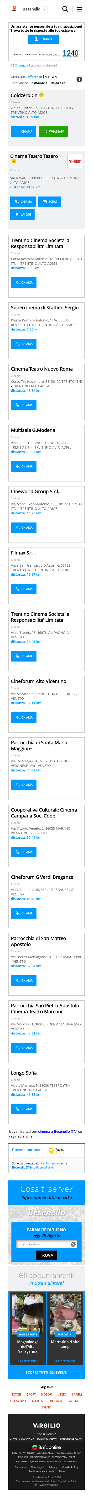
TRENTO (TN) (61, 108)
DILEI (72, 1457)
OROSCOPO (18, 1401)
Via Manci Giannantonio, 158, (34, 504)
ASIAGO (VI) (72, 957)
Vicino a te (57, 83)
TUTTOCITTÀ (59, 1457)
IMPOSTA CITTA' (47, 1439)
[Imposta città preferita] (14, 9)
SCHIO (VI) (70, 694)
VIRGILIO (28, 1453)
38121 (44, 108)
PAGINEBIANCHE (40, 1457)
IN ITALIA (56, 1401)
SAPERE (77, 1394)
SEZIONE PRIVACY (71, 1439)
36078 (42, 632)
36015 (56, 694)
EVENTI (46, 1407)
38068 (59, 259)
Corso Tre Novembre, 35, (31, 381)
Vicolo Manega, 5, (25, 1085)
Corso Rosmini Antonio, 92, (32, 259)
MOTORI (46, 1394)
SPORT (31, 1394)
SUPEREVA (70, 1461)
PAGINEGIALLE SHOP (68, 1453)
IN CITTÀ (37, 1401)
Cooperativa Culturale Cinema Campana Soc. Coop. (44, 813)
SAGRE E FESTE (28, 1334)
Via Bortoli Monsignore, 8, (31, 957)
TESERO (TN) (51, 178)
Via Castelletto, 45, (26, 889)
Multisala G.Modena (33, 430)
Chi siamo (20, 1467)
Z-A (54, 76)
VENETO (17, 637)
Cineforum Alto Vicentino (38, 681)
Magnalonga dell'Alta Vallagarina (28, 1346)
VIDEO (62, 1394)
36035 (50, 828)
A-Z (47, 76)
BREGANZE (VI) (63, 889)
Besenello (31, 9)
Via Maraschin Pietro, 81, (31, 694)
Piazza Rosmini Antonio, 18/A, (35, 320)
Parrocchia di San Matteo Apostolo (38, 941)
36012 (57, 957)
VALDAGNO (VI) (60, 632)
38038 (35, 178)
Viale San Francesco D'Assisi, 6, (36, 442)
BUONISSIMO (54, 1461)
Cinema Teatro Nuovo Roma (42, 369)
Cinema (15, 102)
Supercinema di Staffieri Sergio (45, 307)
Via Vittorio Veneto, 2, (28, 828)
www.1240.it (53, 54)
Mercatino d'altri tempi (65, 1344)
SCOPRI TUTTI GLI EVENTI (46, 1372)
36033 (40, 1024)
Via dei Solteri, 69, (25, 108)
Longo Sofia (24, 1073)
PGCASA (23, 1457)
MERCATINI (65, 1334)
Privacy (53, 1467)
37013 (48, 761)
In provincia (39, 83)
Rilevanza (35, 76)
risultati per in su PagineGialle (41, 1165)
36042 (45, 889)
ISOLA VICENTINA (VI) (63, 1024)
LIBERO (16, 1453)
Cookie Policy (70, 1467)
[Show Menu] (79, 9)
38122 (56, 381)
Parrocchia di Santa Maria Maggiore (39, 745)
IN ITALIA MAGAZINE (21, 1439)
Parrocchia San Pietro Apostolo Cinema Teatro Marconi (45, 1008)
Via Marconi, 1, (23, 1024)
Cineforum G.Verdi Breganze (42, 877)
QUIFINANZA (37, 1461)
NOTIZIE (16, 1394)
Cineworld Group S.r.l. (35, 491)
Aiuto (62, 1471)
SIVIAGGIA (22, 1461)
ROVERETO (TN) (23, 324)
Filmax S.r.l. (23, 552)
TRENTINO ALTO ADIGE (29, 112)
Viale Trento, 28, (24, 632)
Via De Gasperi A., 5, (27, 761)
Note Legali (37, 1467)
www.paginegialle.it (60, 1150)
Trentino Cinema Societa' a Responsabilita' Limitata (40, 243)
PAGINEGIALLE (45, 1453)
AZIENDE (75, 1401)
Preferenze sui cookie (41, 1471)
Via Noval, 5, (20, 178)
